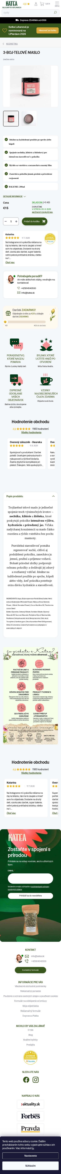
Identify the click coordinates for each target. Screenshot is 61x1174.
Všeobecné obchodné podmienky (30, 986)
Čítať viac (10, 262)
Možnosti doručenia (42, 212)
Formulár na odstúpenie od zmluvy (30, 1001)
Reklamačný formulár (30, 1011)
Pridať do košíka (32, 221)
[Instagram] (34, 1079)
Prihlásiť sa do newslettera (30, 896)
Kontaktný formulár (30, 970)
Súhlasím (30, 1165)
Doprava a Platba (30, 1015)
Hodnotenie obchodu (30, 421)
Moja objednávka (31, 1006)
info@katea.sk (37, 956)
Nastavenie (30, 1155)
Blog (30, 1034)
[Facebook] (25, 1079)
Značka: (8, 60)
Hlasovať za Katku (47, 30)
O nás (30, 1029)
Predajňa (30, 1044)
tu (33, 1148)
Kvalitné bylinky (30, 1039)
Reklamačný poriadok (30, 991)
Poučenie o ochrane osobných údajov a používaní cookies (30, 996)
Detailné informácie (13, 196)
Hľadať (55, 12)
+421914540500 (38, 961)
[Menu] (57, 4)
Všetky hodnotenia (31, 432)
